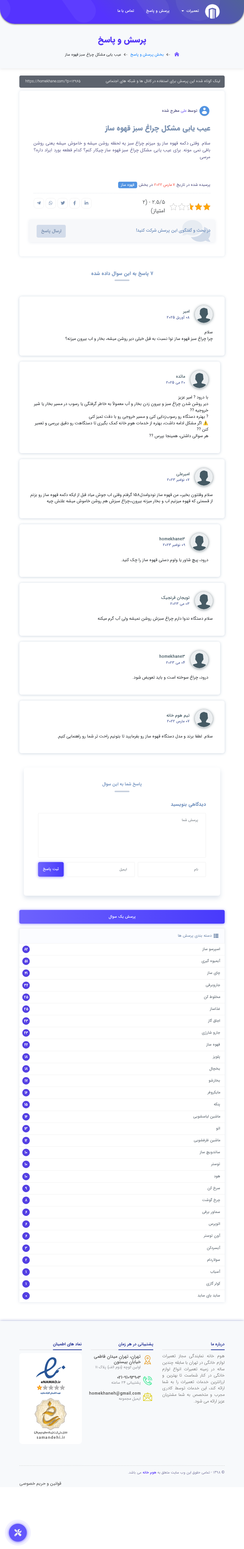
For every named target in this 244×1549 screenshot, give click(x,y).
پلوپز (216, 1057)
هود (217, 1176)
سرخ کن (213, 1188)
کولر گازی (213, 1284)
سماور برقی (211, 1212)
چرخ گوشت (211, 1200)
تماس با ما (126, 11)
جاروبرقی (213, 985)
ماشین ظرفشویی (207, 1140)
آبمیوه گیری (210, 961)
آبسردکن (213, 1248)
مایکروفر (214, 1093)
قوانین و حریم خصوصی (40, 1483)
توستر (215, 1164)
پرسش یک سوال (122, 917)
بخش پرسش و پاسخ (147, 55)
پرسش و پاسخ (158, 11)
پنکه (217, 1104)
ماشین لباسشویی (206, 1117)
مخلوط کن (212, 997)
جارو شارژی (211, 1033)
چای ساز (213, 973)
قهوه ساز (127, 185)
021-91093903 (129, 1377)
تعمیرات (192, 11)
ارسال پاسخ (51, 231)
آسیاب (215, 1272)
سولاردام (213, 1260)
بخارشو (214, 1081)
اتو (218, 1128)
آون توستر (212, 1236)
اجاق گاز (214, 1021)
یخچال (214, 1069)
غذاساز (215, 1009)
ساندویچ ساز (210, 1152)
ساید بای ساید (209, 1296)
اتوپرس (214, 1224)
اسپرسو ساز (211, 949)
